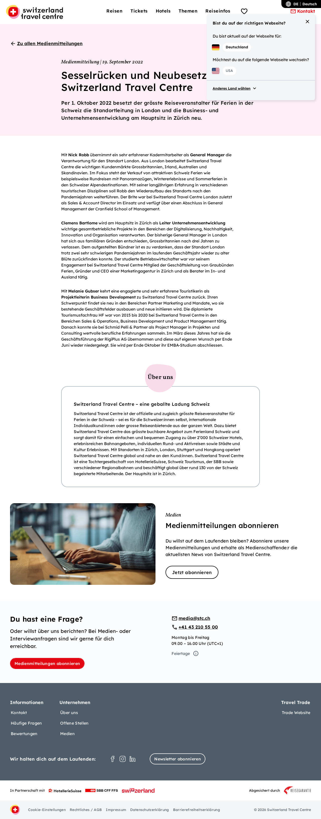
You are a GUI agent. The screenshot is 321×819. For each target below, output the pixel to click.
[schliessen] (307, 21)
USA (229, 70)
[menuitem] (114, 11)
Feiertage (181, 653)
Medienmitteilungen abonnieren (47, 663)
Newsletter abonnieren (177, 758)
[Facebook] (113, 759)
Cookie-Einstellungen (47, 809)
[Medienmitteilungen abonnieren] (160, 544)
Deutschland (237, 47)
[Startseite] (34, 12)
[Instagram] (123, 759)
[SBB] (101, 790)
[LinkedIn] (133, 759)
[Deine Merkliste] (244, 12)
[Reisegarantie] (297, 790)
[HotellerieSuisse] (65, 790)
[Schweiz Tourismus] (138, 790)
